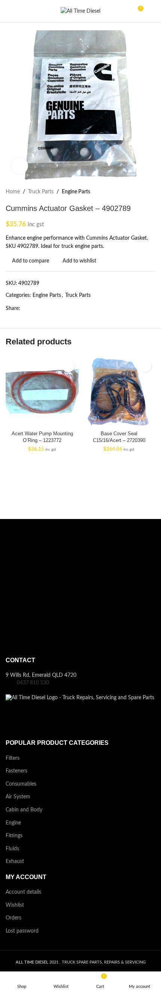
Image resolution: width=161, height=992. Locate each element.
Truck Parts (41, 191)
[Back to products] (141, 191)
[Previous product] (132, 191)
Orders (13, 918)
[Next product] (150, 191)
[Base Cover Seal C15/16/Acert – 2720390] (118, 391)
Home (13, 191)
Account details (23, 892)
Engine (13, 823)
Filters (12, 758)
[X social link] (33, 308)
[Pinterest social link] (50, 308)
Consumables (21, 784)
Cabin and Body (24, 810)
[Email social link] (41, 308)
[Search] (152, 11)
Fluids (12, 848)
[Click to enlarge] (19, 165)
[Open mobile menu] (8, 11)
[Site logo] (80, 11)
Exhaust (15, 861)
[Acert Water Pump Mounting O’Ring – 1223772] (42, 391)
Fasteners (16, 771)
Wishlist (15, 905)
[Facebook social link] (24, 308)
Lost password (22, 931)
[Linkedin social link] (59, 308)
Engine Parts (76, 191)
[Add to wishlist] (68, 365)
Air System (18, 796)
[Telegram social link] (67, 308)
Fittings (14, 835)
